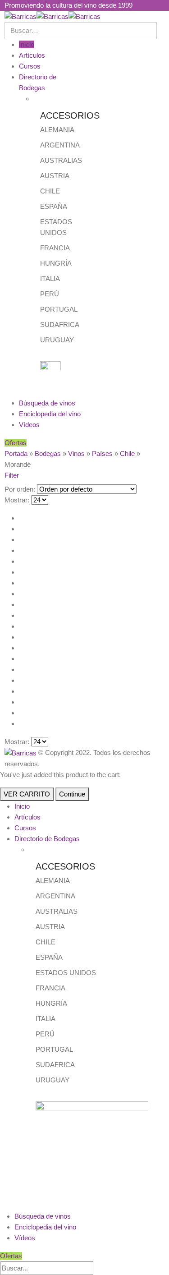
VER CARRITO (27, 794)
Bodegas (48, 453)
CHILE (50, 191)
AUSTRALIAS (61, 160)
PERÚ (49, 294)
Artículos (32, 55)
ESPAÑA (53, 206)
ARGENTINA (60, 145)
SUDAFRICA (59, 324)
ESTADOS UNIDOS (66, 972)
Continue (72, 794)
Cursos (30, 66)
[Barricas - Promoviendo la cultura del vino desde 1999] (52, 16)
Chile (127, 453)
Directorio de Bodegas (47, 838)
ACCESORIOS (70, 115)
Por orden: (20, 489)
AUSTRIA (54, 176)
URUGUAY (57, 340)
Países (102, 453)
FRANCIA (55, 248)
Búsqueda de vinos (47, 403)
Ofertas (16, 442)
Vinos (76, 453)
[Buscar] (98, 1269)
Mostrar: (17, 500)
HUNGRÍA (56, 263)
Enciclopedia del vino (50, 414)
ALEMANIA (57, 129)
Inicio (26, 44)
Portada (16, 453)
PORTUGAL (59, 309)
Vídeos (29, 424)
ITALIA (50, 278)
